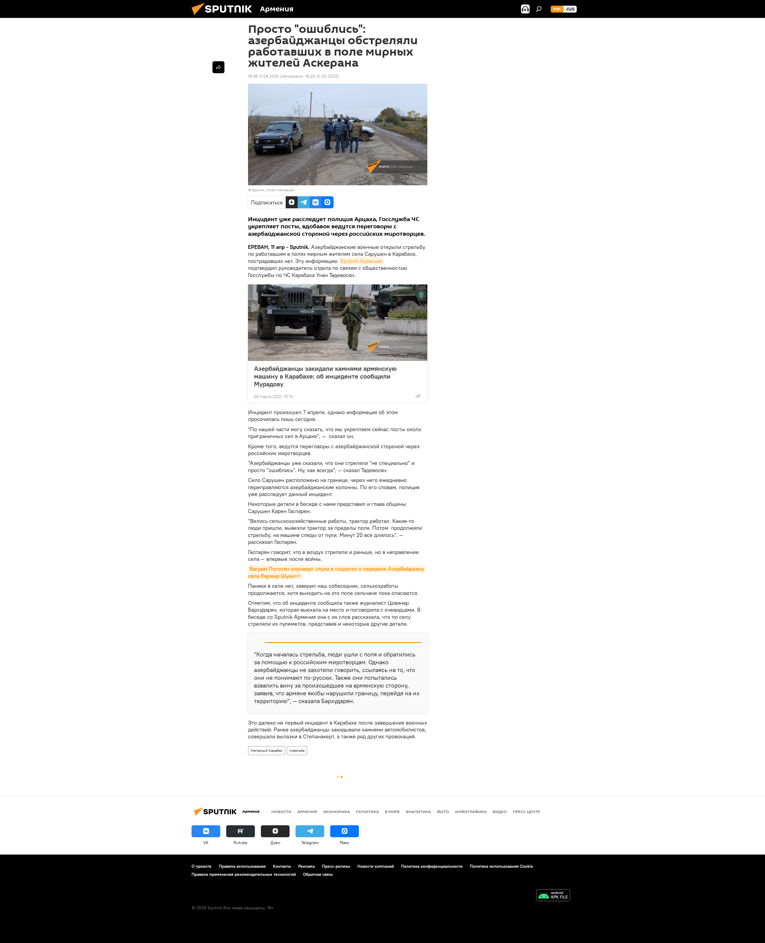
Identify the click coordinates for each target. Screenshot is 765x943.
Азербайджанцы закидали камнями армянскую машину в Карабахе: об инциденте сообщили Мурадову (325, 376)
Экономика (336, 811)
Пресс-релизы (336, 866)
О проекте (202, 866)
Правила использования (242, 866)
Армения (307, 811)
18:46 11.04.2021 (263, 76)
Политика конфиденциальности (432, 866)
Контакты (282, 866)
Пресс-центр (526, 811)
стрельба (297, 750)
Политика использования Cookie (501, 866)
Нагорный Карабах (266, 750)
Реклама (306, 866)
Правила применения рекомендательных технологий (244, 874)
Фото (443, 811)
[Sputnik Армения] (224, 16)
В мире (392, 811)
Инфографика (470, 811)
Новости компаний (375, 866)
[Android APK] (553, 896)
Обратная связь (318, 874)
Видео (499, 811)
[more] (418, 396)
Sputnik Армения (361, 261)
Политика (367, 811)
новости (281, 811)
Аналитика (418, 811)
